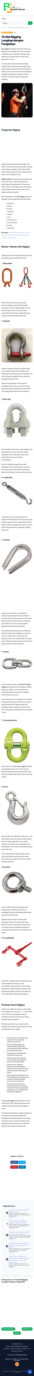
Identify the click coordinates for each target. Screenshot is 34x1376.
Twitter (22, 1162)
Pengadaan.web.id (21, 1354)
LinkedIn (22, 1167)
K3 (15, 32)
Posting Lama (27, 1329)
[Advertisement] (17, 142)
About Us (8, 1359)
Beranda (17, 1333)
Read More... (12, 1217)
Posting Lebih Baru (8, 1329)
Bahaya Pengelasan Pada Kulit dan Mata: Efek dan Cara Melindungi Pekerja (19, 1245)
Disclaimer (17, 1360)
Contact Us (15, 1359)
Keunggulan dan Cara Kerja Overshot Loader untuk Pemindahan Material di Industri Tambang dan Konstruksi (16, 235)
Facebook (14, 1162)
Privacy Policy (24, 1359)
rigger (23, 1012)
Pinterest (14, 1167)
